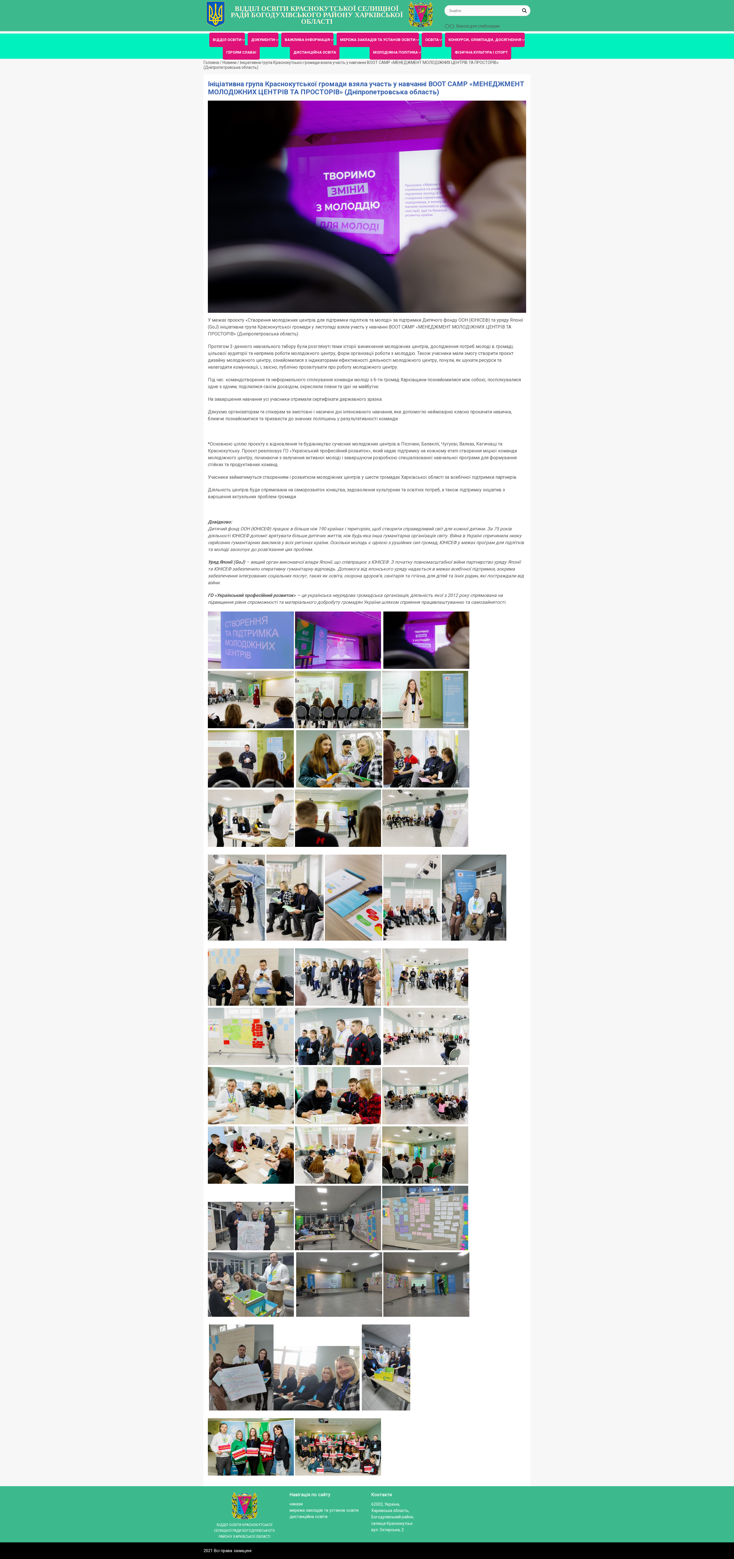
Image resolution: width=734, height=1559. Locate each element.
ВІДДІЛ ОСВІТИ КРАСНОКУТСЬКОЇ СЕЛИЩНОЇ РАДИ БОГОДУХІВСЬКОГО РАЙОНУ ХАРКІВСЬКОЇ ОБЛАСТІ (317, 15)
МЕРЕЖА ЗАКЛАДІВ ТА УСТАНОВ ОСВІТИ (377, 40)
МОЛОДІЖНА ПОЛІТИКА (395, 52)
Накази (296, 1504)
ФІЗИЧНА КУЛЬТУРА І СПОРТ (481, 52)
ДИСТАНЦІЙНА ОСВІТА (314, 52)
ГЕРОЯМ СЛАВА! (241, 52)
